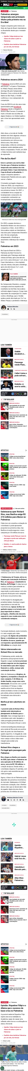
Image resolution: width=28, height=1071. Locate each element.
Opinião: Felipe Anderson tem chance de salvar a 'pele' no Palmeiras (13, 38)
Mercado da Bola (19, 508)
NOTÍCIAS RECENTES (16, 5)
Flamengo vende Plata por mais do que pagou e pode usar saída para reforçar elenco (15, 538)
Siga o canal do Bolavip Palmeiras (13, 8)
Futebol (4, 805)
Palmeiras (14, 11)
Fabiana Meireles (7, 50)
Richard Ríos (5, 808)
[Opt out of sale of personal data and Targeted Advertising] (2, 1068)
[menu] (1, 5)
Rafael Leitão (6, 1041)
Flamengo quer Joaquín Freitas (15, 1)
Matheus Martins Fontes (9, 550)
